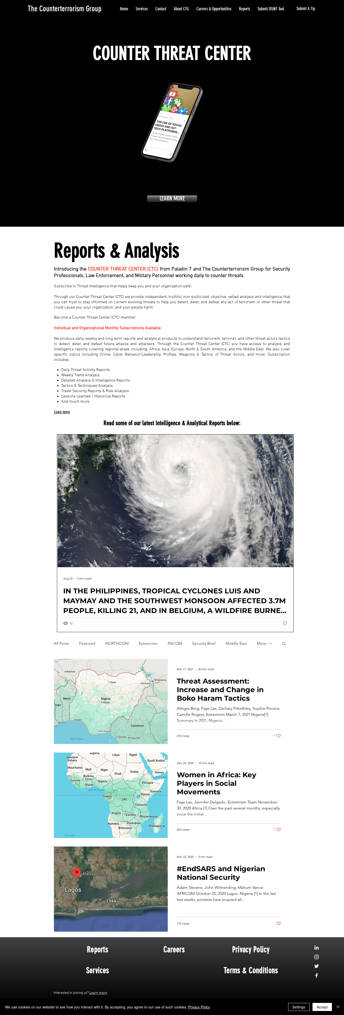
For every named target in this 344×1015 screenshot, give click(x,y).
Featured (87, 643)
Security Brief (204, 643)
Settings (298, 1006)
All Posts (61, 643)
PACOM (175, 643)
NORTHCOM (117, 643)
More (261, 643)
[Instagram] (317, 957)
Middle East (236, 643)
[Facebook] (317, 975)
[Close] (338, 1007)
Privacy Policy (199, 1006)
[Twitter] (317, 966)
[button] (284, 644)
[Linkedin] (317, 947)
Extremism (148, 643)
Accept (322, 1006)
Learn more (98, 993)
